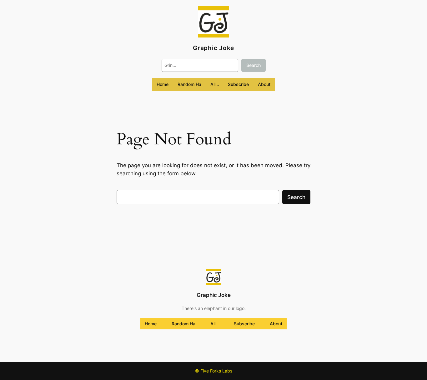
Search (253, 65)
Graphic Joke (213, 48)
